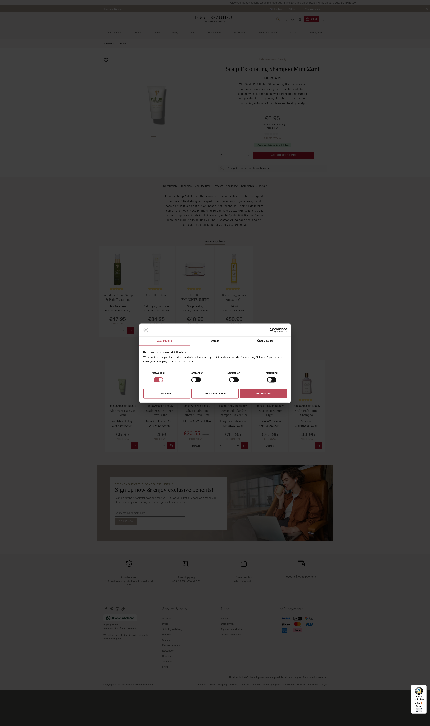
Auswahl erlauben (215, 393)
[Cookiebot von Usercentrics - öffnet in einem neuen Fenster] (272, 329)
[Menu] (425, 687)
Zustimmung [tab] (164, 341)
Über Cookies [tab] (265, 341)
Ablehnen (166, 393)
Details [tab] (215, 341)
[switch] (196, 379)
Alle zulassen (263, 393)
